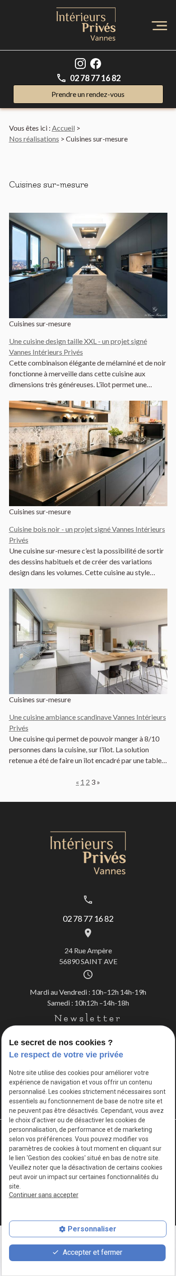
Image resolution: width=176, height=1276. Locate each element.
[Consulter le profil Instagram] (80, 62)
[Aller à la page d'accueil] (86, 25)
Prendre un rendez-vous (88, 94)
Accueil (63, 127)
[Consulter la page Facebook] (95, 62)
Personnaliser (92, 1229)
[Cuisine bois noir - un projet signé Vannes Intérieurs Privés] (88, 453)
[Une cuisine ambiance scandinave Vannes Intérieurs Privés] (88, 641)
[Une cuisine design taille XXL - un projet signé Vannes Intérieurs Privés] (88, 265)
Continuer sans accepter (44, 1194)
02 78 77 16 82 (95, 78)
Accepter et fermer (91, 1252)
